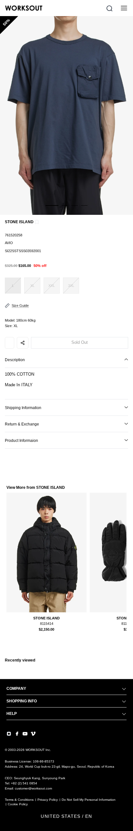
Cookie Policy (18, 804)
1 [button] (52, 209)
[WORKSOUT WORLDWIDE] (23, 8)
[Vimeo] (33, 733)
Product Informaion (21, 440)
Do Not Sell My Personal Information (89, 799)
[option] (66, 115)
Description (15, 360)
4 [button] (84, 209)
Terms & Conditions (19, 799)
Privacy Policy (47, 799)
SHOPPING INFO (21, 701)
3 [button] (74, 209)
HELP (11, 713)
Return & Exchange (22, 424)
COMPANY (16, 688)
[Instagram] (8, 733)
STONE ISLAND (19, 222)
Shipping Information (23, 408)
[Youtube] (25, 733)
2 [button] (65, 209)
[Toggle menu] (124, 8)
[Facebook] (17, 733)
